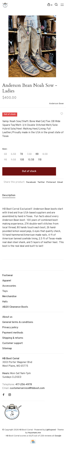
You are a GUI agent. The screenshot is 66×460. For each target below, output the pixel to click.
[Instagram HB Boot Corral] (9, 395)
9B (5, 159)
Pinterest (51, 182)
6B (5, 154)
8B (37, 154)
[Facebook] (3, 395)
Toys (5, 291)
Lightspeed (50, 430)
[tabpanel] (33, 46)
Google (58, 436)
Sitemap (7, 348)
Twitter (41, 182)
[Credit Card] (33, 442)
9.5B (13, 159)
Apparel (6, 280)
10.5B (31, 159)
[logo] (12, 418)
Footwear (7, 275)
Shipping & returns (12, 338)
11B (39, 159)
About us (7, 317)
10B (22, 159)
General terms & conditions (17, 322)
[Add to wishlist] (61, 114)
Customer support (12, 343)
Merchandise (9, 296)
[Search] (56, 5)
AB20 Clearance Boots (15, 307)
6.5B (13, 154)
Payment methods (12, 332)
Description (8, 195)
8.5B (45, 154)
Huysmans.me (34, 433)
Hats (5, 301)
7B (21, 154)
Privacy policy (10, 327)
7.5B (29, 154)
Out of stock (29, 171)
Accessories (9, 286)
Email (60, 182)
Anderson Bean (56, 103)
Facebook (31, 182)
